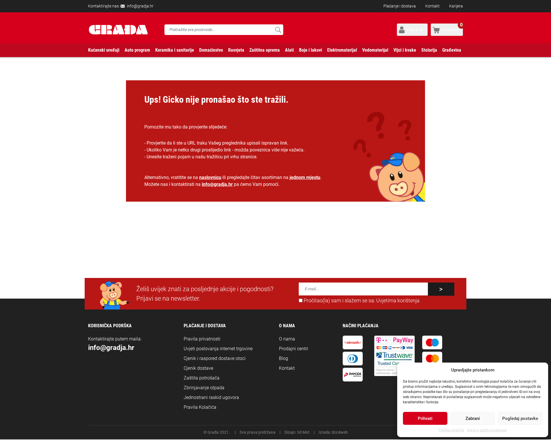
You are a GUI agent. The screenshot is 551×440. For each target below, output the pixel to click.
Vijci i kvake (404, 50)
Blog (283, 358)
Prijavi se (415, 29)
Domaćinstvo (211, 50)
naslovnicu (210, 177)
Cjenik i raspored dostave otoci (215, 358)
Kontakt (432, 6)
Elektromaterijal (342, 50)
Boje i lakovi (310, 50)
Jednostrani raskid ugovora (211, 397)
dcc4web (340, 432)
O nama (287, 339)
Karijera (456, 6)
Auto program (137, 50)
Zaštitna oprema (264, 50)
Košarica (453, 28)
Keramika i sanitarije (174, 50)
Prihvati (425, 418)
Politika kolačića (451, 430)
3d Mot (303, 432)
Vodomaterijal (375, 50)
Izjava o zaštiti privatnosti (487, 430)
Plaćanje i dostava (399, 6)
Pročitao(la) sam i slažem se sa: (361, 300)
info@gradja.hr (140, 6)
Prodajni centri (293, 348)
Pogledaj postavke (520, 418)
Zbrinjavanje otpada (204, 387)
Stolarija (429, 50)
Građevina (451, 50)
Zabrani (472, 418)
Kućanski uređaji (103, 50)
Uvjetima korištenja (398, 300)
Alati (289, 50)
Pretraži (278, 29)
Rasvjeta (236, 50)
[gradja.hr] (118, 29)
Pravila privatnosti (202, 339)
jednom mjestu (305, 177)
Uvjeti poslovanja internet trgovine (218, 348)
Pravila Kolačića (200, 407)
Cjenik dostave (198, 368)
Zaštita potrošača (202, 378)
